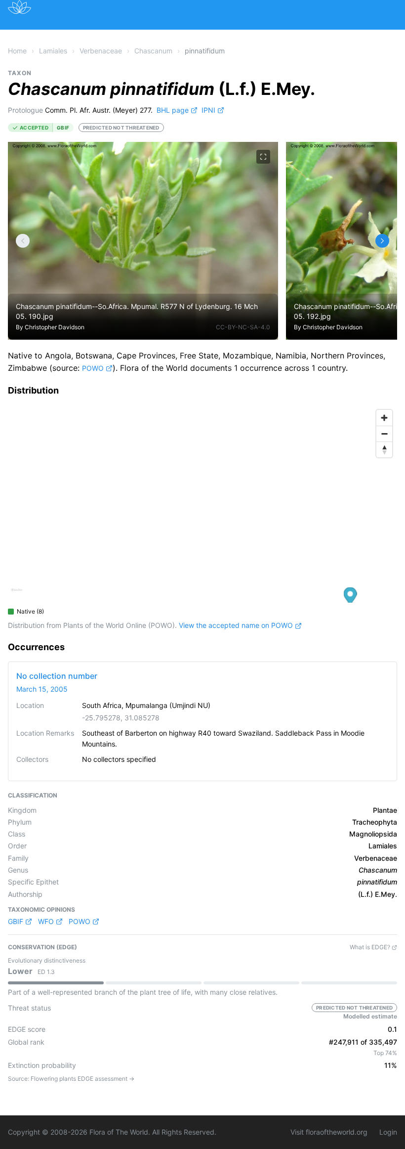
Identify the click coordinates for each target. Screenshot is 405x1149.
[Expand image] (263, 157)
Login (388, 1132)
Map (93, 36)
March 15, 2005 (42, 689)
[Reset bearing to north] (384, 449)
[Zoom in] (384, 418)
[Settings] (23, 241)
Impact (252, 36)
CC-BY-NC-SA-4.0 (243, 327)
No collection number (56, 676)
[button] (350, 597)
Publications (141, 36)
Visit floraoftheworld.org (328, 1132)
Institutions (202, 36)
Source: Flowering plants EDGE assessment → (71, 1078)
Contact (335, 36)
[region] (202, 504)
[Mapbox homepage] (16, 594)
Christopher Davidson (54, 327)
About (292, 36)
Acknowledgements (69, 58)
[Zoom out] (384, 434)
